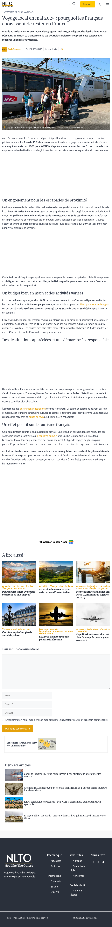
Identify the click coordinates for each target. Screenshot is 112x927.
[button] (99, 4)
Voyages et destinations (19, 12)
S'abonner (87, 4)
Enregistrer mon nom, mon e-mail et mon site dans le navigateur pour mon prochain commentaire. (56, 720)
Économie (81, 588)
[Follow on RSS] (103, 862)
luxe (28, 628)
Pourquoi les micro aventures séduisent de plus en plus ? (18, 593)
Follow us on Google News (52, 542)
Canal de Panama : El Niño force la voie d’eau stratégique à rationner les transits (62, 775)
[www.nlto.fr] (7, 4)
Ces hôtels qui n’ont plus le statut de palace (17, 634)
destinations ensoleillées (33, 409)
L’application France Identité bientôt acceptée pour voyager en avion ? (92, 637)
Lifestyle (29, 585)
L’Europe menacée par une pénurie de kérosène (54, 638)
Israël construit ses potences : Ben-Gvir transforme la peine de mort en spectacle (62, 803)
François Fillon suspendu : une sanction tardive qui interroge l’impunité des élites (65, 817)
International (45, 630)
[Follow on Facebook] (93, 862)
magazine (102, 588)
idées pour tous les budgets (94, 304)
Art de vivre (18, 585)
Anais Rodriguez (14, 49)
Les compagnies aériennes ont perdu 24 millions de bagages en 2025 (93, 594)
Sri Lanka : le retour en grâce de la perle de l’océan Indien (55, 591)
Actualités (6, 585)
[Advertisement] (56, 176)
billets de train (36, 417)
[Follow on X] (98, 862)
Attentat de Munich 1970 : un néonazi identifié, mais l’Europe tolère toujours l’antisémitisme (65, 789)
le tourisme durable (46, 436)
